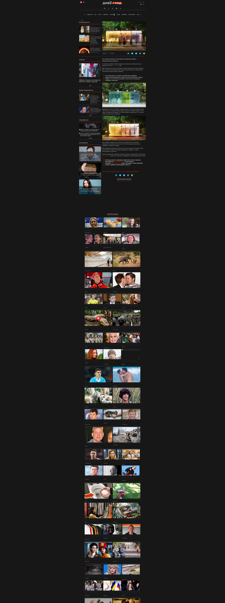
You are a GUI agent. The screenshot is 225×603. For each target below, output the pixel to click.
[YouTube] (116, 8)
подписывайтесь (119, 161)
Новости (90, 14)
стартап (123, 171)
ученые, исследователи (132, 171)
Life (95, 14)
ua (138, 2)
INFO (138, 14)
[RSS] (120, 8)
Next (140, 14)
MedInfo (105, 14)
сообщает (115, 65)
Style (99, 14)
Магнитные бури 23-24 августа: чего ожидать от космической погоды (95, 49)
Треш (118, 14)
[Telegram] (112, 8)
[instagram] (104, 8)
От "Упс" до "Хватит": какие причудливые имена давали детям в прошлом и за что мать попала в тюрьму (90, 134)
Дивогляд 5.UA (116, 163)
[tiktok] (108, 8)
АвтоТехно (131, 14)
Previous (85, 14)
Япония (118, 171)
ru (141, 2)
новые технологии (110, 171)
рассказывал (106, 155)
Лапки (112, 14)
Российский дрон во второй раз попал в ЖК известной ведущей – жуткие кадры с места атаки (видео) (89, 190)
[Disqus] (124, 197)
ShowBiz (124, 14)
